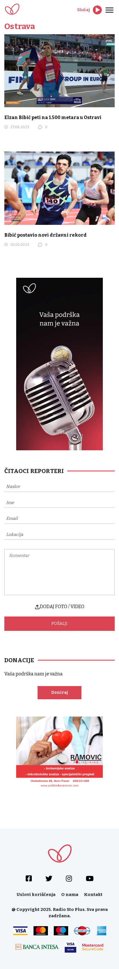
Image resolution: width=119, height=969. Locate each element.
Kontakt (93, 894)
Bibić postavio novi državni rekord (45, 235)
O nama (69, 894)
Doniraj (59, 692)
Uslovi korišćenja (36, 894)
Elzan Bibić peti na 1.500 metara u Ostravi (52, 117)
